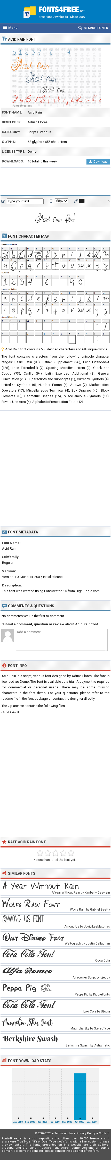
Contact (104, 1133)
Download (100, 161)
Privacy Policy (86, 1133)
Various (45, 132)
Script (32, 132)
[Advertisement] (55, 181)
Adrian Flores (37, 122)
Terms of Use (63, 1133)
